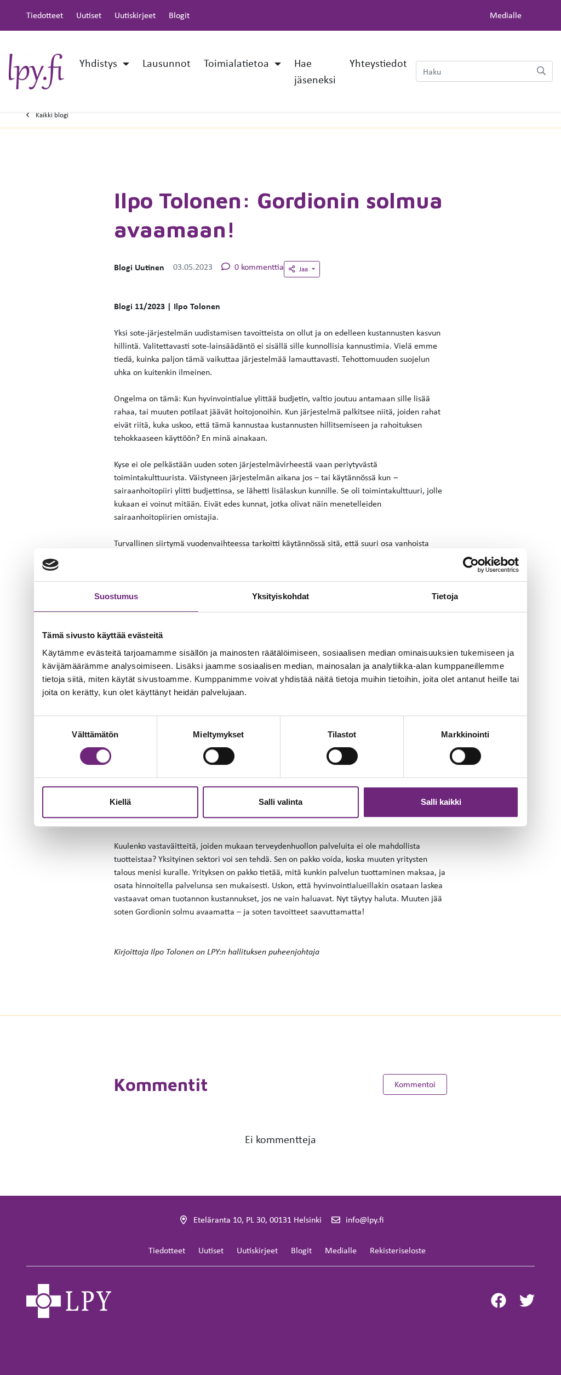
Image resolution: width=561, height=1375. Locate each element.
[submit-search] (541, 71)
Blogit (179, 15)
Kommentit (161, 1084)
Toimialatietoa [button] (238, 62)
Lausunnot (166, 62)
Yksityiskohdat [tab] (280, 596)
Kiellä (120, 801)
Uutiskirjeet (135, 15)
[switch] (218, 756)
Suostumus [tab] (116, 596)
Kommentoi (415, 1084)
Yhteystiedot (378, 62)
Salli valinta (280, 801)
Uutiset (88, 15)
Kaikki (52, 115)
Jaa (304, 269)
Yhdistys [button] (99, 62)
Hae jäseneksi (315, 71)
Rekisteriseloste (398, 1250)
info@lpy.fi (364, 1219)
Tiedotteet (44, 15)
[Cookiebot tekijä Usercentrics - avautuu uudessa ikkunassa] (471, 564)
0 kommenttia (259, 266)
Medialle (506, 15)
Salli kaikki (441, 801)
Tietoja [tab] (445, 596)
